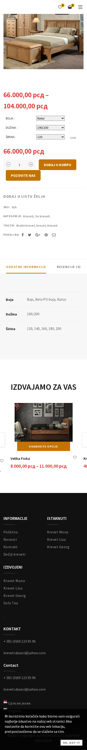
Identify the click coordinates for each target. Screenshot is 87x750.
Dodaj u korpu (57, 164)
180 (51, 328)
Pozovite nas (23, 175)
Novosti (10, 539)
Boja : (10, 118)
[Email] (54, 234)
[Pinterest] (46, 234)
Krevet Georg (58, 546)
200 (58, 328)
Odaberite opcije (43, 446)
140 (37, 328)
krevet (41, 225)
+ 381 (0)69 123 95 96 (19, 641)
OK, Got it (71, 742)
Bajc (30, 299)
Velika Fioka (20, 458)
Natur (61, 299)
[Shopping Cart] (70, 7)
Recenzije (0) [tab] (69, 267)
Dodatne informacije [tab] (26, 267)
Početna (10, 532)
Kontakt (10, 546)
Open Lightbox (43, 41)
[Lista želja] (60, 7)
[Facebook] (23, 234)
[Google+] (37, 234)
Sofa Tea (10, 603)
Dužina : (11, 128)
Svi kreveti (42, 216)
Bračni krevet (25, 225)
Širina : (11, 137)
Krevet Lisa (56, 539)
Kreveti (28, 216)
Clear (73, 137)
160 (44, 328)
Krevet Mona (57, 532)
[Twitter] (29, 234)
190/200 (33, 314)
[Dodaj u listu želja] (1, 461)
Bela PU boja (45, 299)
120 (29, 328)
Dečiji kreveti (14, 554)
